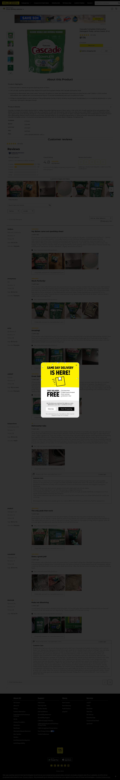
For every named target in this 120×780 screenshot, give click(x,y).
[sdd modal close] (76, 365)
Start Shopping (66, 409)
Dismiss (51, 409)
